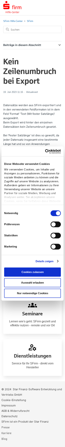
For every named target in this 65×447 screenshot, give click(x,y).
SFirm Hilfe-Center (13, 21)
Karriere (6, 433)
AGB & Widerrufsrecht (15, 411)
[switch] (56, 224)
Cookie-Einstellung (13, 400)
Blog (4, 438)
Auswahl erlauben (32, 282)
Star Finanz (41, 421)
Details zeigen (44, 261)
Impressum (8, 405)
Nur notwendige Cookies (32, 293)
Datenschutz (9, 416)
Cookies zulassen (32, 272)
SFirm (30, 21)
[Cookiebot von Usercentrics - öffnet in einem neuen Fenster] (46, 151)
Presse (5, 427)
